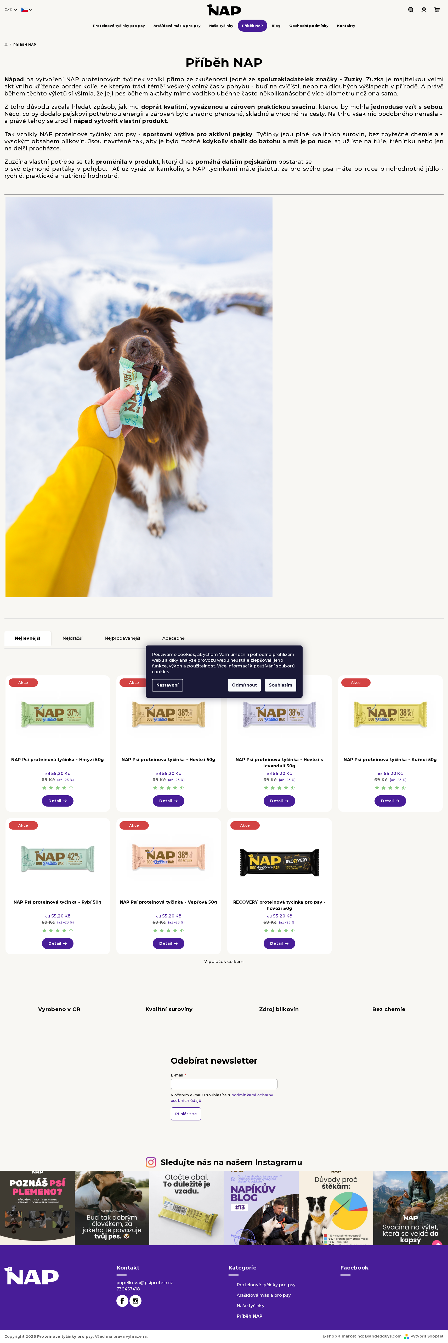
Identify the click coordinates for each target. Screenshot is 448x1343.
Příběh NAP (250, 1316)
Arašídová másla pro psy (264, 1295)
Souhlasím (280, 685)
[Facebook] (122, 1301)
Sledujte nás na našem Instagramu (231, 1162)
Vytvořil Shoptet (427, 1336)
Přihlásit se (186, 1114)
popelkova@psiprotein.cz (144, 1282)
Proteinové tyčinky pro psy (266, 1284)
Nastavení (167, 685)
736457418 (128, 1289)
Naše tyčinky (251, 1305)
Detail (54, 800)
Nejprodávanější (122, 638)
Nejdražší (73, 638)
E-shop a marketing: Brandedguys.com (362, 1336)
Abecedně (173, 638)
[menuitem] (119, 26)
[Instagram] (135, 1301)
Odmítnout (244, 685)
